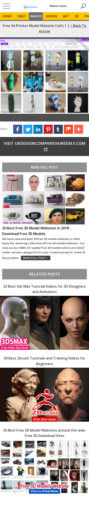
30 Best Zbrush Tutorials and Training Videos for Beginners (44, 361)
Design (51, 16)
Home (7, 16)
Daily (21, 16)
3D (77, 16)
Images (35, 16)
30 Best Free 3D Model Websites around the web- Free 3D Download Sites (44, 433)
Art (66, 16)
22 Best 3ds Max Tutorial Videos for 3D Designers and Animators (44, 289)
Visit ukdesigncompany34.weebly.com (44, 143)
